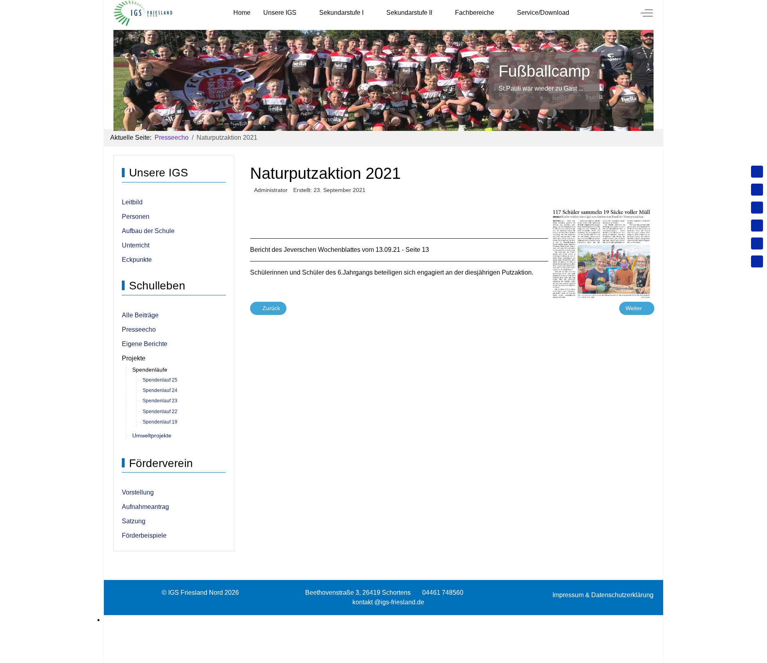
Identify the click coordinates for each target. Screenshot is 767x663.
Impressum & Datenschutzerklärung (603, 595)
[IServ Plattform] (757, 243)
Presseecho (139, 329)
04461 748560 (442, 592)
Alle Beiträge (140, 315)
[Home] (757, 172)
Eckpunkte (137, 259)
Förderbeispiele (144, 535)
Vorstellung (138, 492)
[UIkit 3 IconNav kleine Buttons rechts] (383, 620)
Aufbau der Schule (148, 231)
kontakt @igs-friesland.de (388, 602)
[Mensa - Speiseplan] (757, 208)
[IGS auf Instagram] (757, 226)
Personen (135, 216)
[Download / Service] (757, 190)
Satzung (133, 521)
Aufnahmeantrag (145, 506)
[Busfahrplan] (757, 261)
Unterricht (135, 245)
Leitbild (132, 202)
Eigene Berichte (144, 343)
